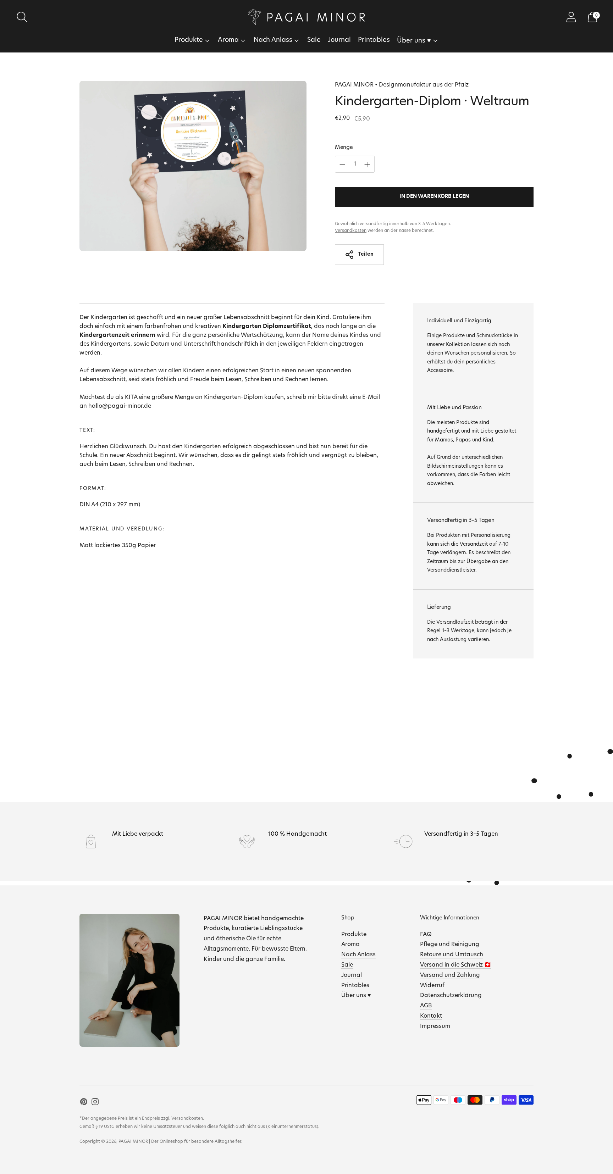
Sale (314, 40)
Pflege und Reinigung (449, 944)
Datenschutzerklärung (451, 995)
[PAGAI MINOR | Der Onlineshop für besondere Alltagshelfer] (306, 17)
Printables (374, 40)
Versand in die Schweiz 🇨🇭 (455, 965)
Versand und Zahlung (450, 975)
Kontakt (431, 1016)
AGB (426, 1006)
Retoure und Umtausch (451, 955)
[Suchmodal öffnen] (22, 17)
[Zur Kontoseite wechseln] (571, 17)
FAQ (426, 934)
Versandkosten (350, 231)
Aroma (228, 40)
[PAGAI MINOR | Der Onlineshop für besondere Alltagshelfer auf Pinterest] (83, 1103)
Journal (339, 40)
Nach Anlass (273, 40)
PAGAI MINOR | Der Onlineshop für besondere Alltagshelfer (179, 1142)
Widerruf (432, 986)
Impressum (435, 1026)
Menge (344, 147)
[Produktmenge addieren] (342, 164)
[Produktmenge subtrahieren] (367, 164)
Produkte (189, 40)
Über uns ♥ (414, 41)
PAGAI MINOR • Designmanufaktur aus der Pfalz (402, 85)
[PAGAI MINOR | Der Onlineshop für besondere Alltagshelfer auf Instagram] (95, 1103)
